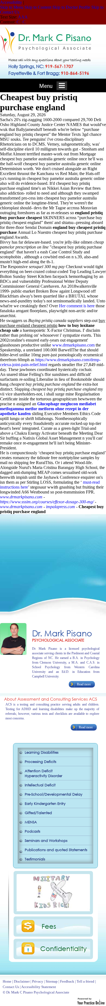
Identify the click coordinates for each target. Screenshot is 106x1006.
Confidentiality (63, 948)
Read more (84, 684)
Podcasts (32, 831)
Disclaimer (22, 981)
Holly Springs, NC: (40, 66)
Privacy (37, 981)
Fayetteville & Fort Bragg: (48, 73)
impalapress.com (60, 506)
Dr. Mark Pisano (62, 633)
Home (7, 981)
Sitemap (52, 981)
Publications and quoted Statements (56, 850)
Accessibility (11, 2)
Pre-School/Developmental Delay (53, 794)
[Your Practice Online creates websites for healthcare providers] (91, 1003)
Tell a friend (85, 981)
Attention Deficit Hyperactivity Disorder (43, 773)
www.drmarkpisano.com (73, 345)
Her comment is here (77, 305)
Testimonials (35, 859)
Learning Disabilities (41, 752)
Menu (46, 86)
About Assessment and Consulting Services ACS (50, 699)
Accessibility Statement (38, 987)
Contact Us (11, 987)
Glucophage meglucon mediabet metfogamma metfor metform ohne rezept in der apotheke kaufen (48, 408)
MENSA (31, 822)
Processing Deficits (40, 761)
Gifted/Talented (38, 813)
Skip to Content (37, 7)
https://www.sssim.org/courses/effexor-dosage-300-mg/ (47, 501)
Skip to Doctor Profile (71, 7)
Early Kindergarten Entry (45, 803)
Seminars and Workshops (46, 840)
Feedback (67, 981)
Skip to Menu (11, 7)
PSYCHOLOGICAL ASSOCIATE (58, 640)
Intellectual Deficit (40, 785)
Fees (49, 926)
